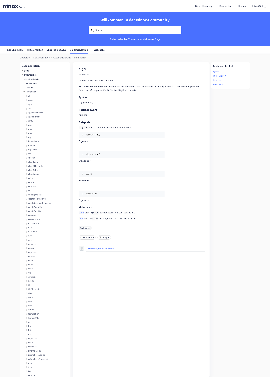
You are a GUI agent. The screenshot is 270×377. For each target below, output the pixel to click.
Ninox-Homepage (204, 6)
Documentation (31, 65)
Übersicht (25, 57)
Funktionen (80, 57)
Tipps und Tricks (14, 50)
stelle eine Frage (151, 39)
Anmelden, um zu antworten (101, 248)
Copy (160, 134)
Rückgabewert (88, 109)
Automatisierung (62, 57)
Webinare (99, 50)
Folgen (106, 237)
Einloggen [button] (257, 6)
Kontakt (242, 6)
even (81, 212)
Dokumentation (79, 50)
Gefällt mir (88, 237)
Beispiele (84, 122)
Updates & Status (56, 50)
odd (81, 218)
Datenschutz (226, 6)
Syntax (83, 97)
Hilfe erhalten (35, 50)
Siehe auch (85, 207)
